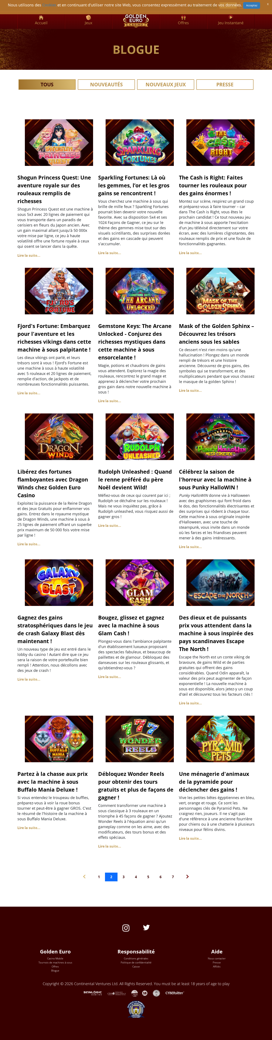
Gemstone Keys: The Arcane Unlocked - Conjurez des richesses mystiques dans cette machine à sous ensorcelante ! (134, 341)
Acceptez (251, 5)
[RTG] (94, 992)
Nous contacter (217, 958)
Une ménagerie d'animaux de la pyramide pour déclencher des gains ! (214, 781)
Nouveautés (106, 84)
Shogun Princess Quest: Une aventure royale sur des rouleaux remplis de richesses (54, 189)
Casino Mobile (55, 958)
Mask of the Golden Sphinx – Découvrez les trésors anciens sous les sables (216, 333)
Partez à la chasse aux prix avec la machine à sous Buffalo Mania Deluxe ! (52, 781)
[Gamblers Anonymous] (158, 992)
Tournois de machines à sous (55, 962)
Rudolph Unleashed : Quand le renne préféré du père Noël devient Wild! (135, 479)
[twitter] (146, 927)
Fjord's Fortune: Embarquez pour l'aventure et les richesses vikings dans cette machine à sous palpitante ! (54, 337)
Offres (55, 966)
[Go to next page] (186, 877)
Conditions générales (136, 958)
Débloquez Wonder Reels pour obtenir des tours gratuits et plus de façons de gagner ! (135, 785)
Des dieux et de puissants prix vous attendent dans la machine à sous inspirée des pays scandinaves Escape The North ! (216, 633)
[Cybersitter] (177, 992)
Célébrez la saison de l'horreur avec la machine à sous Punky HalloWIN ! (215, 479)
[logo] (135, 20)
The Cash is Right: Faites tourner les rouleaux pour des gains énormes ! (213, 185)
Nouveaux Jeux (166, 84)
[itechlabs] (136, 992)
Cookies (49, 4)
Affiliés (217, 966)
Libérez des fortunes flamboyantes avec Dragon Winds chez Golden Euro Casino (52, 483)
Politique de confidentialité (136, 962)
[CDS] (119, 992)
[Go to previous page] (85, 877)
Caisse (136, 966)
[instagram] (125, 927)
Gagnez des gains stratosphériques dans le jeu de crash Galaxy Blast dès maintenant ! (55, 629)
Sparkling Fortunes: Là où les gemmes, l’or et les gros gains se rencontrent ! (133, 185)
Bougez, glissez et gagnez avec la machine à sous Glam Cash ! (131, 625)
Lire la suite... (28, 255)
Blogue (55, 970)
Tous (47, 84)
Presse (225, 84)
